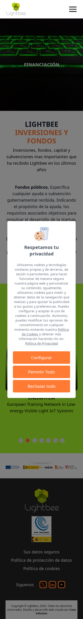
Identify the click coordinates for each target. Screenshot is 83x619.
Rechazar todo (42, 386)
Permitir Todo (41, 372)
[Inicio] (16, 9)
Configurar (41, 357)
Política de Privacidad (41, 343)
